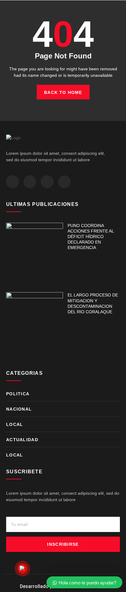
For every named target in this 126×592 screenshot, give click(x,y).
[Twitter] (30, 181)
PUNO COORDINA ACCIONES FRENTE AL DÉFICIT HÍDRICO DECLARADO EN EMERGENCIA (91, 236)
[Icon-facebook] (12, 181)
